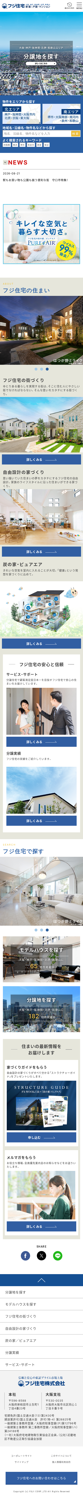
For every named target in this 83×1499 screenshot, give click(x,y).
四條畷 (7, 144)
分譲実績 (12, 1352)
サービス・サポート (20, 1364)
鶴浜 (15, 144)
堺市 (22, 144)
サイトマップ (22, 1462)
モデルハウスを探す (20, 1304)
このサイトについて (61, 1455)
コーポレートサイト (21, 1455)
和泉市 (31, 144)
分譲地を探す (15, 1292)
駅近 (47, 144)
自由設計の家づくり (20, 1328)
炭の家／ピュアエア (20, 1340)
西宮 (39, 144)
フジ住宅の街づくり (20, 1316)
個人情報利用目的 (61, 1462)
